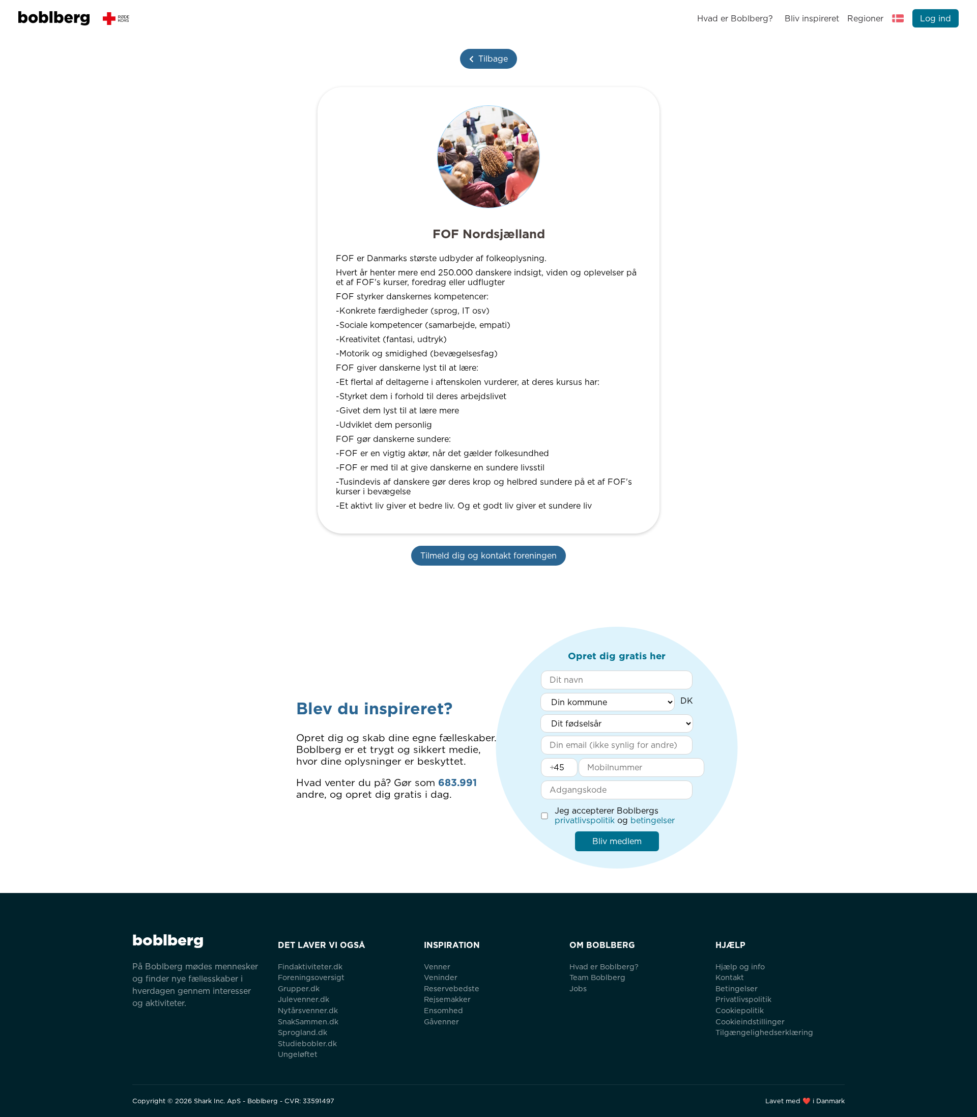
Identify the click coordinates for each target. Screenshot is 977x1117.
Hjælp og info (740, 966)
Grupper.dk (299, 988)
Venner (437, 966)
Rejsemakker (447, 999)
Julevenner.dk (303, 999)
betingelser (652, 820)
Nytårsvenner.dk (308, 1010)
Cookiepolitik (739, 1010)
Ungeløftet (298, 1054)
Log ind (935, 18)
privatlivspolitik (585, 820)
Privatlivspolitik (743, 999)
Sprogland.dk (302, 1032)
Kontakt (729, 977)
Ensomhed (443, 1010)
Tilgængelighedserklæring (764, 1032)
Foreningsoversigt (311, 977)
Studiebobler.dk (307, 1043)
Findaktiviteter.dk (310, 966)
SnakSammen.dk (308, 1021)
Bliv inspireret (812, 18)
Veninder (440, 977)
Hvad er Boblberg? (735, 18)
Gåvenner (441, 1021)
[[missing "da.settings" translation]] (898, 18)
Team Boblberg (597, 977)
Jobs (578, 988)
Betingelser (736, 988)
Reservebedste (451, 988)
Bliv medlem (617, 841)
